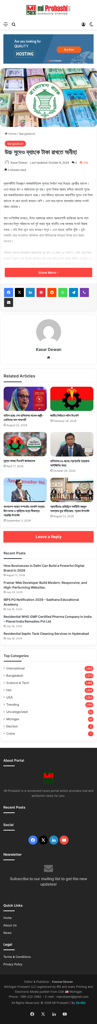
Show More (47, 272)
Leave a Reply (49, 536)
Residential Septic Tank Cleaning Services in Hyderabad (46, 633)
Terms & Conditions (17, 957)
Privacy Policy (12, 964)
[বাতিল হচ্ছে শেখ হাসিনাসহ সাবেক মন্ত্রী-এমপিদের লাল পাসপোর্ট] (25, 399)
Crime (10, 733)
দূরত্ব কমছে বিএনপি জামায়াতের (19, 461)
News (7, 933)
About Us (10, 925)
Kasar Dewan (19, 162)
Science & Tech (17, 683)
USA (9, 697)
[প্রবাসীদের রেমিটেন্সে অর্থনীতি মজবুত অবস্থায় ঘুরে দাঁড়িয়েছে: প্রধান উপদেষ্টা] (71, 490)
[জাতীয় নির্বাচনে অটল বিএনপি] (71, 399)
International (15, 668)
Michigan (12, 719)
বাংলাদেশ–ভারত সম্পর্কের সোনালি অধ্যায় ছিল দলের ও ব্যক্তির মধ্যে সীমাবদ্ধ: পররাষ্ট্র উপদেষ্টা (24, 511)
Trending (12, 704)
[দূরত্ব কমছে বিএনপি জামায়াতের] (25, 444)
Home (12, 133)
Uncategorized (17, 712)
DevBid (80, 1003)
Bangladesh (27, 133)
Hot (9, 690)
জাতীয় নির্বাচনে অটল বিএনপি (64, 415)
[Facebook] (8, 292)
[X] (19, 292)
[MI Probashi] (48, 9)
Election (12, 726)
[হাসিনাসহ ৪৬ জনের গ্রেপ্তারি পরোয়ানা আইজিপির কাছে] (71, 444)
